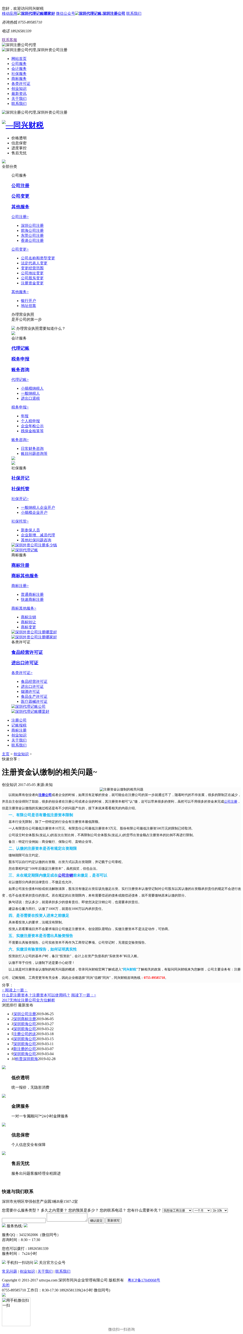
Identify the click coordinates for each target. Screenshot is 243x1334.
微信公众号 (65, 13)
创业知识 (19, 89)
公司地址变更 (32, 273)
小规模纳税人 (32, 388)
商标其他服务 (24, 575)
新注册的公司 (24, 1049)
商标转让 (28, 622)
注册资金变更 (32, 283)
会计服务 (19, 69)
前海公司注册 (32, 230)
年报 (24, 416)
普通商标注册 (32, 594)
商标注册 (20, 565)
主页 (5, 754)
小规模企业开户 (34, 512)
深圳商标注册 (24, 1019)
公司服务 (19, 64)
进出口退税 (30, 398)
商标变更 (28, 627)
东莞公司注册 (32, 235)
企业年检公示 (32, 426)
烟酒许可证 (30, 691)
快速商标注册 (32, 599)
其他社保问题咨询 (36, 540)
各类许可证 (20, 84)
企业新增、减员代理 (38, 535)
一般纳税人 (30, 393)
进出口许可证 (24, 662)
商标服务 (19, 79)
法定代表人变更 (34, 263)
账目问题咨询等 (34, 453)
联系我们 (133, 13)
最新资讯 (19, 94)
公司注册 (20, 185)
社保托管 (20, 488)
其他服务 (20, 206)
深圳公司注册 (32, 225)
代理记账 (20, 348)
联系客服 (9, 40)
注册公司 (19, 720)
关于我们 (19, 99)
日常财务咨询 (32, 448)
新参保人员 (30, 530)
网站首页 (19, 59)
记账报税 (19, 725)
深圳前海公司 (24, 1024)
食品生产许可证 (34, 696)
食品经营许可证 (27, 652)
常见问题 (9, 1271)
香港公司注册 (32, 240)
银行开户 (28, 301)
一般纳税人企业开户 (38, 507)
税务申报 (20, 358)
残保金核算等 (32, 431)
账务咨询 (20, 369)
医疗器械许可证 (34, 701)
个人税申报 (30, 421)
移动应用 (9, 13)
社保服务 (19, 74)
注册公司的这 (24, 1034)
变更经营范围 (32, 268)
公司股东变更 (32, 278)
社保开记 (20, 477)
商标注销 (28, 617)
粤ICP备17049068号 (144, 1280)
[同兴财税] (121, 125)
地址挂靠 (28, 306)
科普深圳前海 (26, 1059)
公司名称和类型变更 (38, 258)
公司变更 (20, 196)
